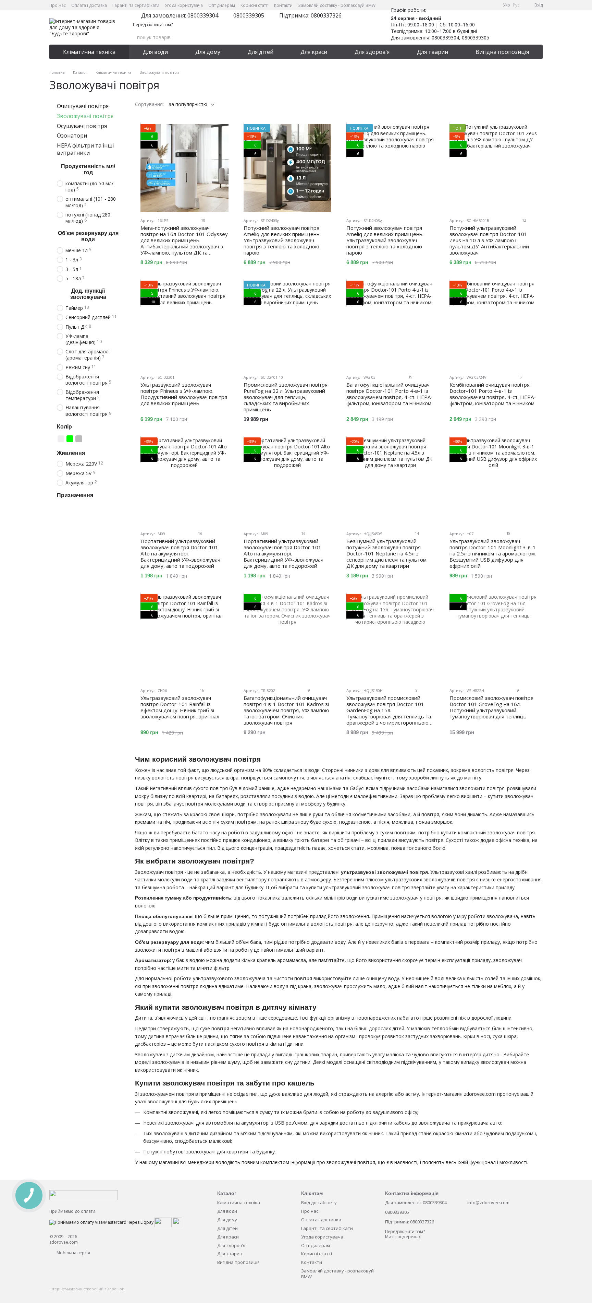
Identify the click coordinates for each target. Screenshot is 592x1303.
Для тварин (432, 52)
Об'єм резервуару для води (88, 236)
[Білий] (61, 439)
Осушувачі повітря (82, 126)
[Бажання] (501, 27)
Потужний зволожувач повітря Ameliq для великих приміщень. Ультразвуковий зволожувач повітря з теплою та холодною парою (282, 240)
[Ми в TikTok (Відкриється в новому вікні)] (493, 5)
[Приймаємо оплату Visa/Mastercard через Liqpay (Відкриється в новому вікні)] (101, 1222)
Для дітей (260, 52)
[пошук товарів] (363, 37)
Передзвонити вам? (153, 24)
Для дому (207, 52)
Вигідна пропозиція (502, 52)
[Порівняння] (519, 27)
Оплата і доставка (89, 5)
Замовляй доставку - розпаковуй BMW (336, 5)
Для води (155, 52)
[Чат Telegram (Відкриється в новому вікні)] (485, 5)
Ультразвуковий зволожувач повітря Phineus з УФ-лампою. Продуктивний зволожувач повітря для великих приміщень (183, 394)
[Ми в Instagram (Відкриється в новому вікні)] (477, 5)
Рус (516, 5)
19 (409, 376)
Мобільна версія (73, 1253)
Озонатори (72, 136)
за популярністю (188, 104)
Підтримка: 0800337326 (310, 15)
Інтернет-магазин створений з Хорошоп (86, 1289)
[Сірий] (79, 439)
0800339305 (248, 15)
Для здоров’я (372, 52)
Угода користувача (184, 5)
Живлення (71, 453)
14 (416, 533)
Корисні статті (255, 5)
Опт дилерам (221, 5)
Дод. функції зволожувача (88, 294)
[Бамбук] (88, 439)
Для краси (313, 52)
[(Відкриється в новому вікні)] (163, 1222)
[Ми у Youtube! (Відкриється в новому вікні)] (468, 5)
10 (202, 220)
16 (199, 533)
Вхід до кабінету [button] (319, 1202)
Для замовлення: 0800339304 (179, 15)
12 (523, 220)
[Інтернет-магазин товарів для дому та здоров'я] (83, 1195)
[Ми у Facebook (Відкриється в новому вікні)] (460, 5)
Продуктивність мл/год (88, 169)
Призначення (75, 495)
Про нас (57, 5)
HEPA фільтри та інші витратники (85, 149)
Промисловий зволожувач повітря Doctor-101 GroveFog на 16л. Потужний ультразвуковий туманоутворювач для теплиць (491, 707)
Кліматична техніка (89, 52)
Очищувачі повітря (83, 106)
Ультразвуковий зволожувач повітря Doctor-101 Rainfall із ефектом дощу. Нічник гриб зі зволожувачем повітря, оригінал (179, 707)
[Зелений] (70, 439)
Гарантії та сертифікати (135, 5)
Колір (64, 427)
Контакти (283, 5)
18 (507, 533)
